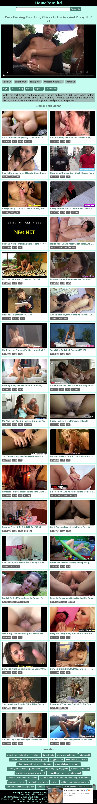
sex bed (54, 782)
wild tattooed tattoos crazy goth (75, 782)
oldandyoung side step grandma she (24, 769)
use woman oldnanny (67, 755)
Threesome (51, 89)
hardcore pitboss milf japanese (20, 787)
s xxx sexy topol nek (80, 769)
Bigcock (39, 89)
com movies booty (16, 782)
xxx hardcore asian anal (76, 760)
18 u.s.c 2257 (26, 792)
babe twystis (48, 755)
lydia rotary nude (27, 795)
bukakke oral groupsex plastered (30, 773)
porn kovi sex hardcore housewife (22, 778)
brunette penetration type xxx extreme (23, 755)
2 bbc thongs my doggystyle (55, 769)
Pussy (29, 89)
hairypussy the (56, 760)
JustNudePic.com (44, 795)
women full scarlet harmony (67, 764)
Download (70, 82)
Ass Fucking (17, 89)
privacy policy (40, 792)
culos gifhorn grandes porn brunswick (64, 773)
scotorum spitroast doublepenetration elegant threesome (65, 778)
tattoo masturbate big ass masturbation (35, 764)
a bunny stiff (85, 755)
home (16, 792)
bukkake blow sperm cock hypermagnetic (28, 760)
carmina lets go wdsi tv (38, 782)
